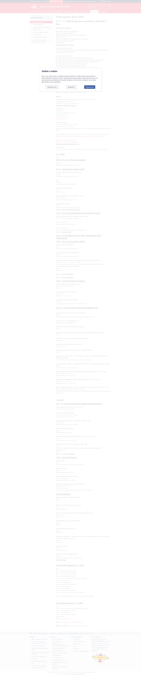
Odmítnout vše (52, 87)
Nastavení (71, 87)
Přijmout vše (90, 87)
